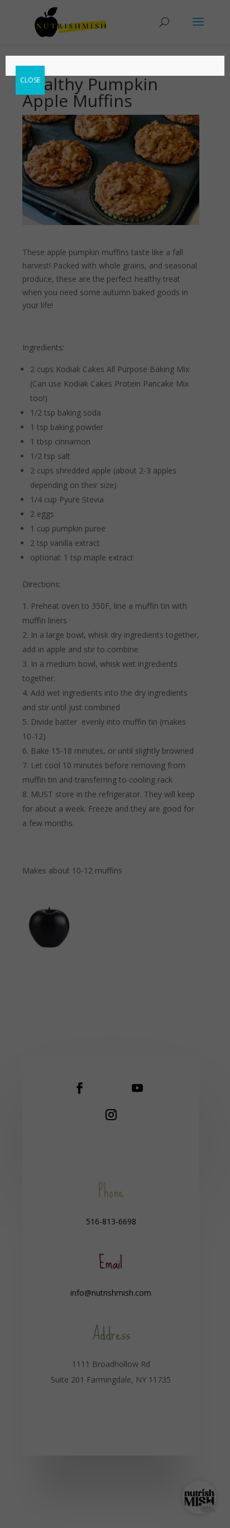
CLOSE (30, 80)
